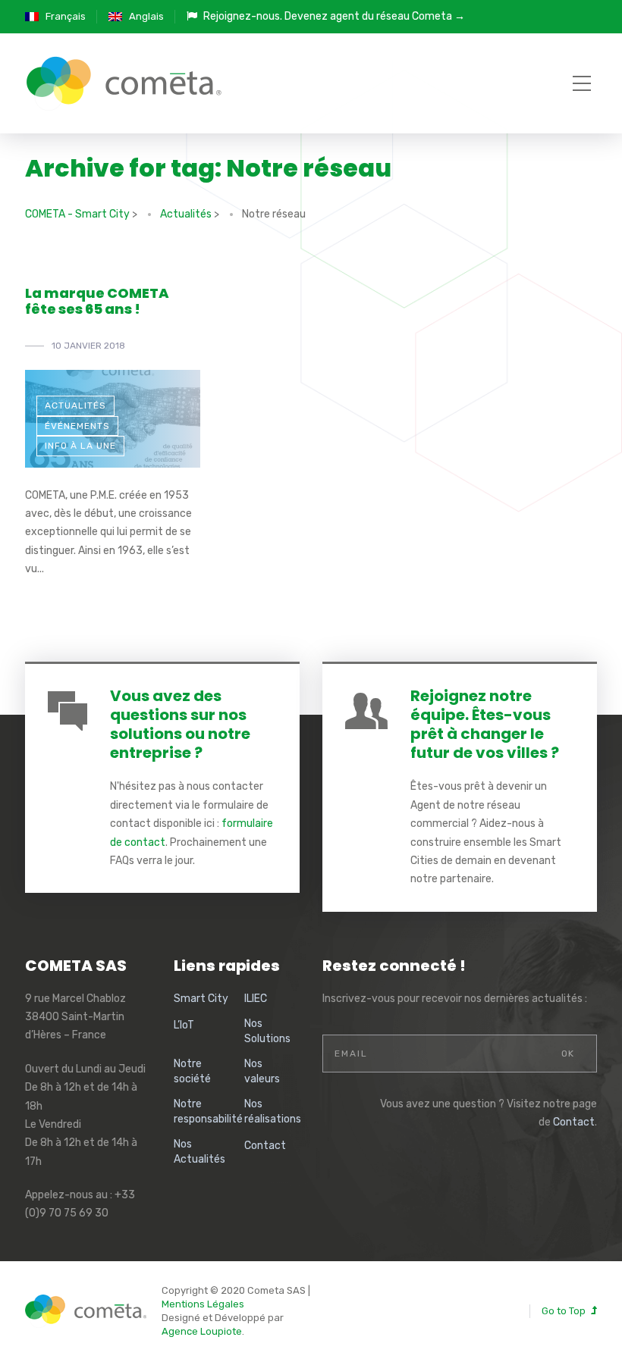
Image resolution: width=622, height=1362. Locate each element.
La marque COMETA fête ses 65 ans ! (97, 301)
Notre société (192, 1071)
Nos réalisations (272, 1111)
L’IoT (184, 1025)
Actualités (75, 405)
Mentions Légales (203, 1304)
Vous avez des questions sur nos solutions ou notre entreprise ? (180, 724)
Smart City (201, 998)
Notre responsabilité (208, 1111)
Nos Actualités (199, 1152)
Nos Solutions (267, 1031)
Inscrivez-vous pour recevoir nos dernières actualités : (454, 998)
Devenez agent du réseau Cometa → (374, 16)
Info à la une (80, 445)
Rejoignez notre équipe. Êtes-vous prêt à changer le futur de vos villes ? (484, 724)
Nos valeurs (262, 1071)
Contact (265, 1145)
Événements (77, 426)
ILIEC (255, 998)
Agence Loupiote (202, 1331)
